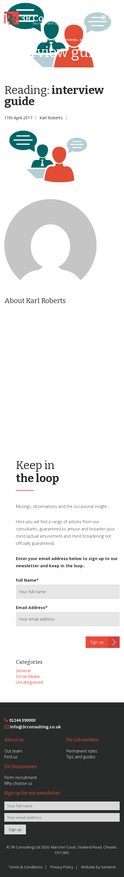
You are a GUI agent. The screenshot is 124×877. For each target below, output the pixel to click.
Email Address (32, 607)
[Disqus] (62, 383)
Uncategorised (29, 682)
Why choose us (18, 783)
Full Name (27, 580)
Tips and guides (80, 756)
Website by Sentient (98, 867)
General (23, 670)
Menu (114, 17)
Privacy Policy (61, 867)
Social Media (28, 676)
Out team (13, 751)
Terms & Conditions (25, 867)
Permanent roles (81, 751)
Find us (11, 756)
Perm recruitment (20, 777)
